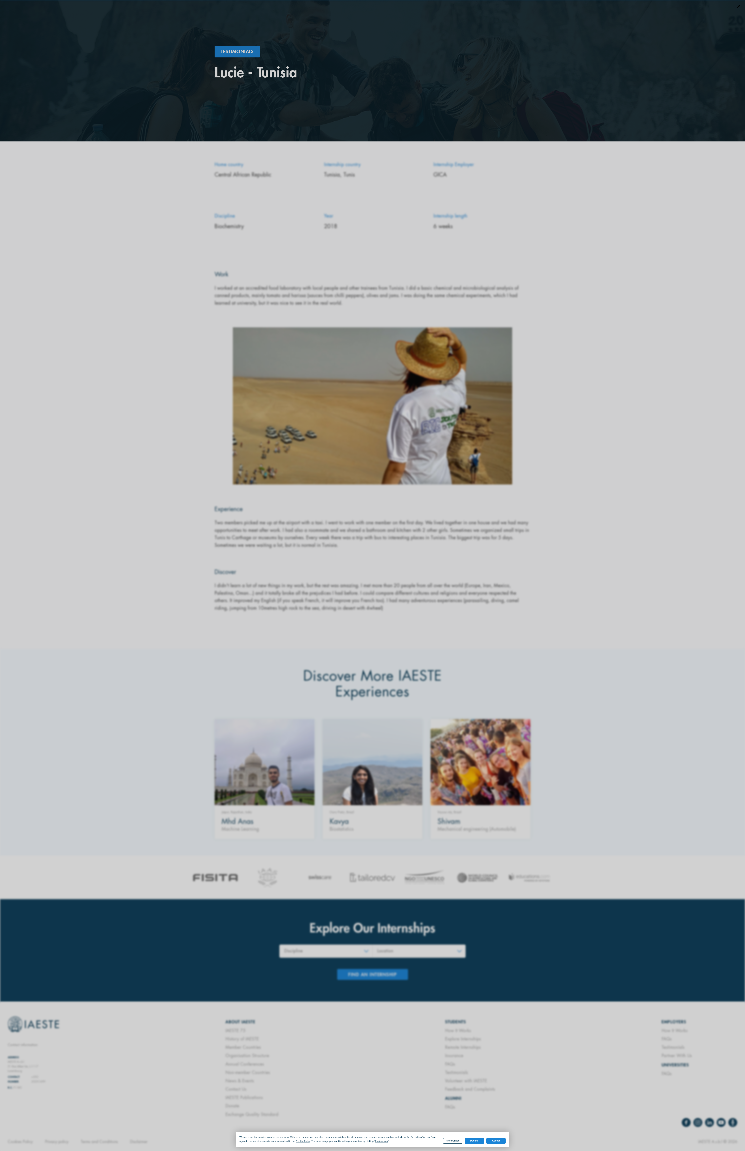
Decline (474, 1140)
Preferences (453, 1140)
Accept (496, 1140)
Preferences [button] (381, 1141)
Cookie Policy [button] (303, 1141)
